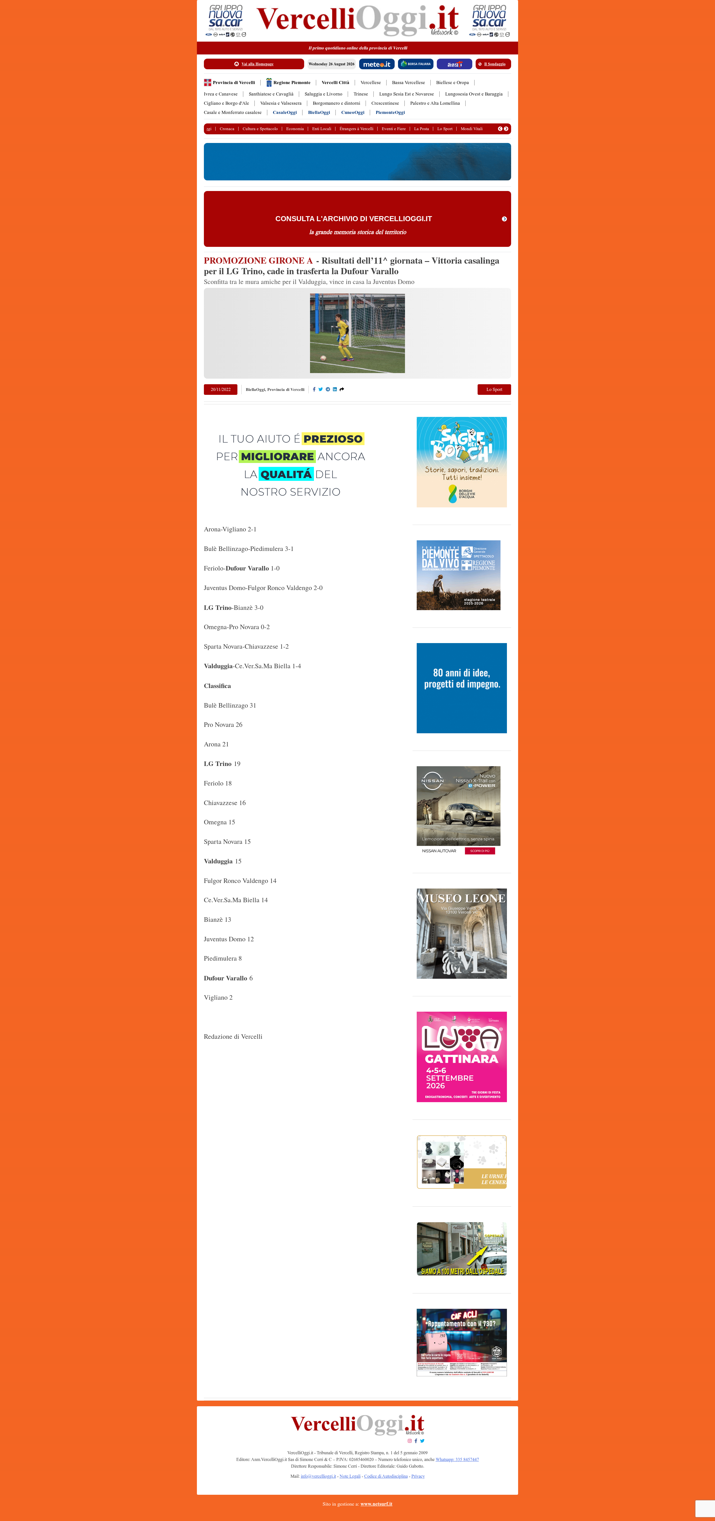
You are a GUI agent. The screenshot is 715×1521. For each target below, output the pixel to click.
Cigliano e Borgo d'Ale (226, 103)
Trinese (361, 94)
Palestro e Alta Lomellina (435, 103)
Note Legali (350, 1476)
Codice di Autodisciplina (386, 1476)
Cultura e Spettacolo (260, 128)
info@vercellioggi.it (318, 1476)
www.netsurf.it (376, 1504)
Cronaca (227, 128)
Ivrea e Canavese (221, 94)
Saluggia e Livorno (323, 94)
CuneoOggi (352, 112)
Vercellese (371, 82)
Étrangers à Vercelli (356, 128)
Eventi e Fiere (394, 128)
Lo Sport (444, 128)
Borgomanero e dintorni (336, 103)
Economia (295, 128)
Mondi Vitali (472, 128)
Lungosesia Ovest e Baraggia (474, 94)
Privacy (418, 1476)
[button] (500, 128)
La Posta (421, 128)
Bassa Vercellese (408, 82)
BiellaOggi (319, 112)
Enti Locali (321, 128)
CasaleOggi (285, 112)
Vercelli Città (335, 82)
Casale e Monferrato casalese (233, 112)
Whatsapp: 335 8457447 (457, 1459)
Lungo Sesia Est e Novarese (406, 94)
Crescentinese (385, 103)
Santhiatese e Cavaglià (271, 94)
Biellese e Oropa (452, 82)
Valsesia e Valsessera (281, 103)
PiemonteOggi (390, 112)
